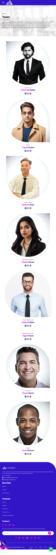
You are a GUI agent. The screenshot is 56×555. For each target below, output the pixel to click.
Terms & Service (5, 512)
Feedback (4, 505)
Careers (50, 547)
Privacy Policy (5, 508)
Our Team (4, 489)
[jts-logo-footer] (8, 467)
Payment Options (5, 493)
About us (31, 547)
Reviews (4, 486)
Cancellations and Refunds (7, 515)
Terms (45, 547)
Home (4, 13)
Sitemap (4, 502)
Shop (30, 548)
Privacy (40, 547)
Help (36, 547)
